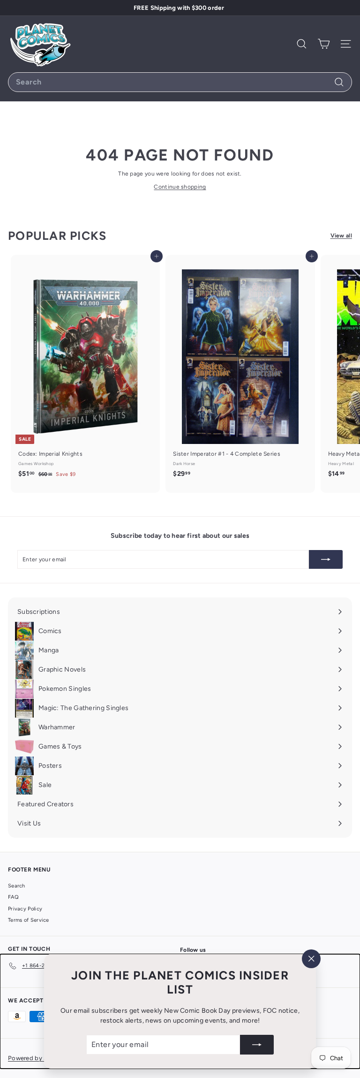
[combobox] (180, 82)
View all (341, 235)
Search (16, 886)
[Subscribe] (257, 1045)
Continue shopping (180, 186)
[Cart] (324, 44)
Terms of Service (28, 920)
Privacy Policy (25, 909)
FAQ (13, 897)
